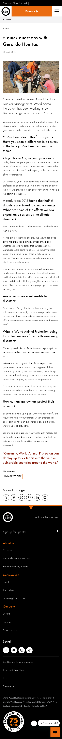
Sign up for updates (14, 532)
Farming (7, 622)
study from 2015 (16, 201)
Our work (9, 606)
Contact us (8, 550)
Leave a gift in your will (14, 598)
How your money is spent (15, 566)
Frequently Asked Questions (16, 558)
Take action (8, 590)
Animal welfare (12, 476)
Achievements (9, 630)
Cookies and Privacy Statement (18, 662)
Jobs (5, 678)
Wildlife (6, 614)
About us (8, 543)
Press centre (8, 686)
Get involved (11, 575)
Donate (6, 582)
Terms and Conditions (13, 670)
